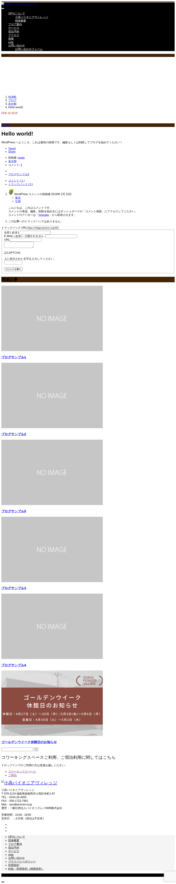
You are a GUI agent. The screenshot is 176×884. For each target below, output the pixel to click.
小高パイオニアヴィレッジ (31, 17)
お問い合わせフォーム (29, 49)
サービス (13, 27)
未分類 (5, 125)
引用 (18, 201)
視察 (11, 38)
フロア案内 (15, 24)
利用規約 (13, 865)
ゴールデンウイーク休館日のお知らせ (29, 742)
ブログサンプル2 (13, 434)
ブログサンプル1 (13, 357)
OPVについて (16, 13)
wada (21, 157)
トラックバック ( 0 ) (20, 184)
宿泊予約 (13, 31)
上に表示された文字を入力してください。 (30, 258)
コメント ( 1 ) (16, 180)
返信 (18, 197)
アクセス (13, 35)
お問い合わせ (16, 45)
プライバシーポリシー (22, 861)
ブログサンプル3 (13, 588)
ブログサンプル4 (13, 665)
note (11, 42)
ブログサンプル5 (13, 511)
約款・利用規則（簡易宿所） (26, 868)
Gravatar (43, 214)
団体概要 (20, 20)
